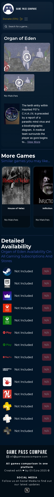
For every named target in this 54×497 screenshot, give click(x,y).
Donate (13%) (10, 19)
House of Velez (16, 208)
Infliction (47, 208)
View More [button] (33, 141)
